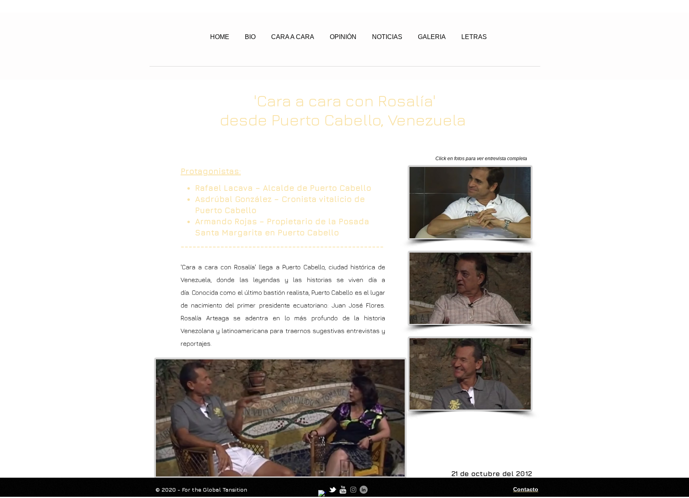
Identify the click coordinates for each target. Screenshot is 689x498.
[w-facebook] (322, 494)
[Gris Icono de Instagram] (353, 490)
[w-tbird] (333, 490)
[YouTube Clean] (343, 490)
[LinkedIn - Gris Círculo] (364, 490)
